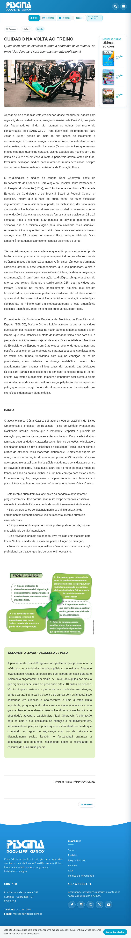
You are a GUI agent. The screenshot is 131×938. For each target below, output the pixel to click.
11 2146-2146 (23, 909)
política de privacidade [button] (27, 933)
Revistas (50, 18)
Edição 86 (27, 29)
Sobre (71, 850)
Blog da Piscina (76, 860)
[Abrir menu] (123, 6)
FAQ (70, 870)
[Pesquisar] (115, 6)
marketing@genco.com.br (27, 913)
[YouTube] (108, 904)
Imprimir (88, 804)
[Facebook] (72, 904)
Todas (79, 18)
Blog (35, 18)
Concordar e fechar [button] (115, 932)
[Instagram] (81, 904)
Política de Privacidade (81, 875)
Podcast (65, 18)
